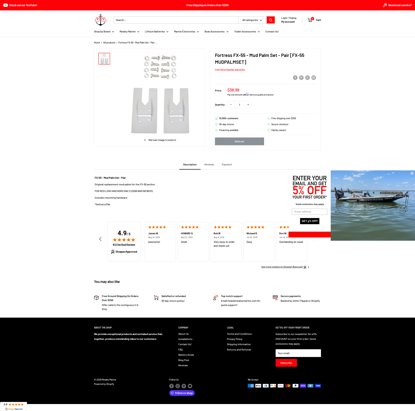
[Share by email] (313, 77)
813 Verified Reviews (124, 244)
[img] (124, 240)
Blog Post (183, 360)
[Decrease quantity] (231, 104)
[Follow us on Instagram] (177, 386)
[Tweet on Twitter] (307, 77)
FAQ (180, 349)
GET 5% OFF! (310, 221)
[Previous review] (100, 239)
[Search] (271, 20)
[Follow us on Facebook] (171, 386)
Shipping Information (239, 344)
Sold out (239, 141)
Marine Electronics (184, 31)
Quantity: (220, 104)
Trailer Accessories (245, 31)
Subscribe (286, 362)
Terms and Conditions (239, 333)
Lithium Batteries (155, 31)
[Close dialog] (412, 173)
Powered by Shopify (104, 384)
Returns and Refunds (239, 349)
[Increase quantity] (248, 104)
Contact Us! (272, 31)
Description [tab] (190, 164)
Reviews (183, 365)
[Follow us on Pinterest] (184, 386)
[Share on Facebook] (295, 77)
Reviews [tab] (209, 164)
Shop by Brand (102, 31)
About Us (183, 333)
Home (97, 42)
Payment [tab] (227, 164)
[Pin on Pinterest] (301, 77)
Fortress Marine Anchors (230, 70)
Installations (185, 338)
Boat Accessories (215, 31)
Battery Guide (186, 354)
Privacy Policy (235, 338)
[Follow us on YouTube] (190, 386)
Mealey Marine (128, 31)
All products (109, 42)
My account (288, 21)
